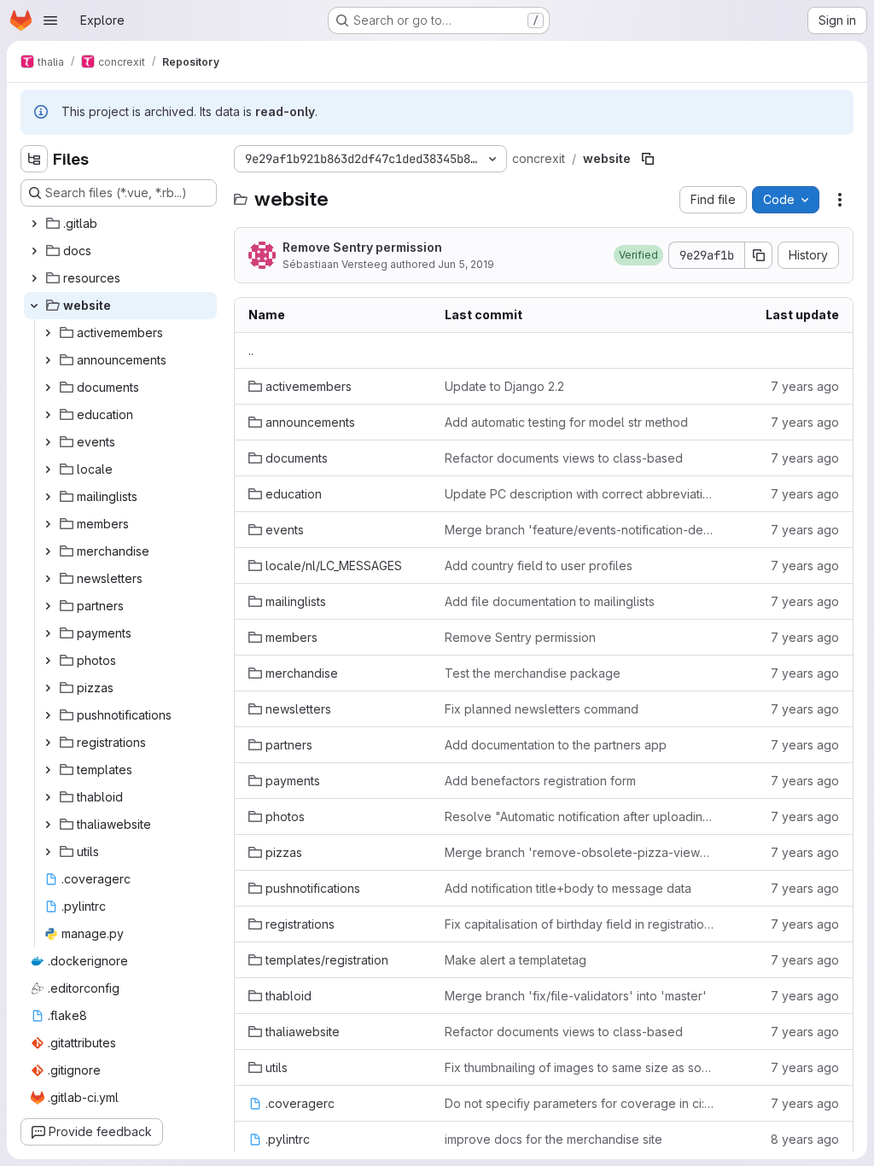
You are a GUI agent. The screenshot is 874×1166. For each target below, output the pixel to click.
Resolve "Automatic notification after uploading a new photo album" (579, 816)
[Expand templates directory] (48, 770)
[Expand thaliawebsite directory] (48, 824)
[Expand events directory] (48, 442)
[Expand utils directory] (48, 852)
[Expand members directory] (48, 524)
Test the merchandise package (533, 673)
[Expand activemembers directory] (48, 333)
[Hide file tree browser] (34, 158)
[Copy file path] (647, 158)
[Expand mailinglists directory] (48, 497)
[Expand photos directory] (48, 660)
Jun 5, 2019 (466, 264)
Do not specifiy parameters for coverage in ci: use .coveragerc (579, 1103)
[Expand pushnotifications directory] (48, 715)
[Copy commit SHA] (758, 255)
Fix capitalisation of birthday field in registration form (579, 924)
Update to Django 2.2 (504, 386)
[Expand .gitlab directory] (34, 223)
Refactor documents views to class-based (564, 458)
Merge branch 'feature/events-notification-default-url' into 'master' (579, 529)
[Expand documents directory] (48, 387)
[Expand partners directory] (48, 606)
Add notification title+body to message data (568, 888)
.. (250, 350)
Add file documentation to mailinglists (550, 601)
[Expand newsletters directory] (48, 578)
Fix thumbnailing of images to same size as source (579, 1067)
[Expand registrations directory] (48, 742)
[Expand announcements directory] (48, 360)
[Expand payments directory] (48, 633)
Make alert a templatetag (515, 960)
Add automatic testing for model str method (566, 422)
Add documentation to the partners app (556, 744)
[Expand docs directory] (34, 251)
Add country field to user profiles (538, 565)
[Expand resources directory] (34, 278)
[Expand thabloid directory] (48, 797)
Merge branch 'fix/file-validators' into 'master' (576, 995)
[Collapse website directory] (34, 305)
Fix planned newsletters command (541, 709)
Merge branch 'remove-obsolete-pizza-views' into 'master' (579, 852)
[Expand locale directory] (48, 469)
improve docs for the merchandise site (553, 1139)
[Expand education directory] (48, 415)
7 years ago (805, 386)
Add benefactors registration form (540, 780)
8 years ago (805, 1139)
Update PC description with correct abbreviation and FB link (579, 494)
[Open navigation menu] (50, 20)
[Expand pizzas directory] (48, 688)
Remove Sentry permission (362, 247)
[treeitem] (120, 223)
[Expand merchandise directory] (48, 551)
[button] (638, 255)
